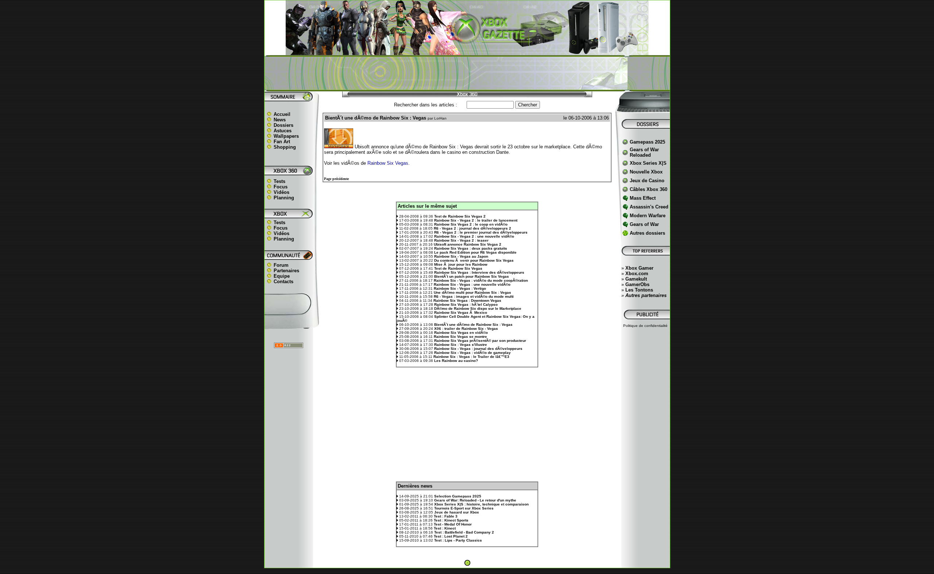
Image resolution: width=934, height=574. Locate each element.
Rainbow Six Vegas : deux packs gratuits (470, 248)
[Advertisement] (467, 73)
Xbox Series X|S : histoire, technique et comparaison (481, 504)
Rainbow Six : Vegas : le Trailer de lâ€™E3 (471, 357)
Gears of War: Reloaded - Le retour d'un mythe (475, 500)
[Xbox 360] (467, 51)
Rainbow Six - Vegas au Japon (461, 256)
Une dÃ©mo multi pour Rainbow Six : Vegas (472, 292)
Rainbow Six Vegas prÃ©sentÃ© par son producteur (480, 341)
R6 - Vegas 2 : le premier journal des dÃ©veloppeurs (481, 232)
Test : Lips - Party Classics (458, 540)
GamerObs (637, 284)
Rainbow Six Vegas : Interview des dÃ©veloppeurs (479, 272)
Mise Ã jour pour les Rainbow (460, 264)
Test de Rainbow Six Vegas (458, 268)
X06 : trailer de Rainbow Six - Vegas (466, 329)
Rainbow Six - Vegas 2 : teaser (461, 240)
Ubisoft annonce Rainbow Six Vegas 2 (467, 244)
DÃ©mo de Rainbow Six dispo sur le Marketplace (477, 308)
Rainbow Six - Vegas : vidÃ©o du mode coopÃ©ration (481, 280)
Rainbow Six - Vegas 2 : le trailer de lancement (475, 220)
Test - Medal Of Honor (453, 524)
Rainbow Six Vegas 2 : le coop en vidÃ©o (470, 224)
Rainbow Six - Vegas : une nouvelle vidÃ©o (472, 284)
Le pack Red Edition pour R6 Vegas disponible (475, 252)
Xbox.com (636, 273)
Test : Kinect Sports (451, 520)
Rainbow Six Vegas (387, 163)
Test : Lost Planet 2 (451, 536)
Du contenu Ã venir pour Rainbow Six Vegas (474, 260)
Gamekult (636, 279)
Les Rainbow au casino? (456, 361)
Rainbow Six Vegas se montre (460, 337)
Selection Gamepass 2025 (457, 496)
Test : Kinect (445, 528)
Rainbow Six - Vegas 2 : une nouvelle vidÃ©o (474, 236)
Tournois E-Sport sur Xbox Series (464, 508)
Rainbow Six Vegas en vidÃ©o (461, 333)
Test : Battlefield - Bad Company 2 (464, 532)
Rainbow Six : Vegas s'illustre (460, 345)
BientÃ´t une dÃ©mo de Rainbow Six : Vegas (473, 325)
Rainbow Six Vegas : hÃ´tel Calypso (466, 304)
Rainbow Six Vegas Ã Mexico (460, 313)
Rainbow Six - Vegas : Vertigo (460, 288)
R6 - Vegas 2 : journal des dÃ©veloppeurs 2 (472, 228)
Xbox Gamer (639, 268)
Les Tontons (639, 290)
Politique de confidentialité (645, 326)
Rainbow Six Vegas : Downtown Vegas (467, 300)
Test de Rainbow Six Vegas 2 (460, 216)
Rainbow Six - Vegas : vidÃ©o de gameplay (472, 353)
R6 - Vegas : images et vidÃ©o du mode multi (474, 296)
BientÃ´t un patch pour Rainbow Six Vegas (471, 276)
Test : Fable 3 (446, 516)
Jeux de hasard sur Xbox (456, 512)
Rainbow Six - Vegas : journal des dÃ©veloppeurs (478, 349)
